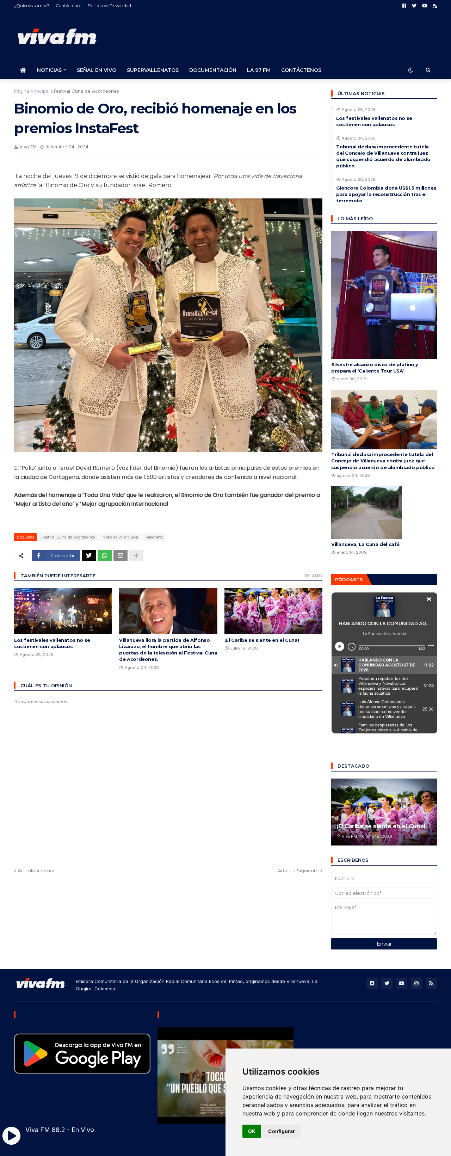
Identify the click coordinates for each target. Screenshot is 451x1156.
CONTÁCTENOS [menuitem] (301, 70)
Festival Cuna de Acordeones (86, 91)
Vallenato (154, 537)
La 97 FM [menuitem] (259, 70)
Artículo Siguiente (298, 870)
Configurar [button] (281, 1131)
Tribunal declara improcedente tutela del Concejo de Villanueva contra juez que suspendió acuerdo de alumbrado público (383, 156)
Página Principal (32, 91)
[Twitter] (89, 555)
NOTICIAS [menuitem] (49, 70)
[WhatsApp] (105, 555)
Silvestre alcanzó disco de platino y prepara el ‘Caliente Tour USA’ (374, 368)
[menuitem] (23, 70)
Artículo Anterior (36, 870)
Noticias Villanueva (120, 537)
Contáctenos (68, 5)
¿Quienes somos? (31, 5)
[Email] (120, 555)
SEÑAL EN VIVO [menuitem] (96, 70)
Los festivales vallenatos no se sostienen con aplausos (52, 643)
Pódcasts (349, 579)
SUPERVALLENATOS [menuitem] (153, 70)
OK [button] (251, 1131)
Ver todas (313, 575)
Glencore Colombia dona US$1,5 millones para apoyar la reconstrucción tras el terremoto (386, 194)
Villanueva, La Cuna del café (365, 544)
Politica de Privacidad (109, 5)
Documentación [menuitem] (212, 70)
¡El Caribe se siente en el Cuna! (261, 640)
